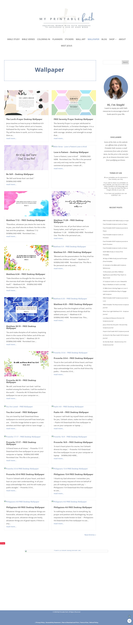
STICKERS (69, 39)
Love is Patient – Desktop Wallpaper (71, 152)
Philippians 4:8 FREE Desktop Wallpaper (25, 507)
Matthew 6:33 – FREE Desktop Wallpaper (73, 304)
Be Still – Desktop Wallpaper (20, 174)
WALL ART (80, 39)
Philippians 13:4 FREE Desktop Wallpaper (73, 474)
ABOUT (122, 39)
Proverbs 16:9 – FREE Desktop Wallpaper (73, 442)
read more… (11, 138)
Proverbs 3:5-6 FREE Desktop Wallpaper (25, 474)
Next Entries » (90, 535)
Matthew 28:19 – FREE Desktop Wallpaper (21, 327)
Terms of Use (84, 622)
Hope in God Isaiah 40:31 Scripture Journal (116, 331)
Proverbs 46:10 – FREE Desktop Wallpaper (21, 381)
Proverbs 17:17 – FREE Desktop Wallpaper (21, 443)
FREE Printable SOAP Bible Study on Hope (116, 220)
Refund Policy (94, 622)
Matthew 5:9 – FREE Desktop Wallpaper (73, 252)
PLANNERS (57, 39)
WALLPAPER (93, 39)
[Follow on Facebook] (60, 616)
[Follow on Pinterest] (66, 616)
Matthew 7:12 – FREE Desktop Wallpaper (25, 220)
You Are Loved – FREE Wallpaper (22, 412)
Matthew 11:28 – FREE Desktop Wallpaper (68, 221)
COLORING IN (43, 39)
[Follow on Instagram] (71, 616)
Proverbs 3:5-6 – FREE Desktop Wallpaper (74, 358)
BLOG (104, 39)
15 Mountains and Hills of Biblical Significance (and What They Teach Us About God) (114, 275)
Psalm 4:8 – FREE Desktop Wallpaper (71, 412)
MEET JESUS (66, 45)
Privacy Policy (40, 622)
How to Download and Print (70, 622)
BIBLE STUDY (13, 39)
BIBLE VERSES (28, 39)
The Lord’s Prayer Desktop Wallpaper (24, 119)
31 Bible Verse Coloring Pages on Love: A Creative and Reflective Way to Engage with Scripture (115, 291)
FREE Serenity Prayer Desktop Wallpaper (73, 119)
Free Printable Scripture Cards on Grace (115, 248)
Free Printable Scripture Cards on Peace (115, 224)
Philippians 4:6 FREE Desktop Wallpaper (73, 507)
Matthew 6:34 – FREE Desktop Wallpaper (25, 274)
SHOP (112, 39)
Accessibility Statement (53, 622)
